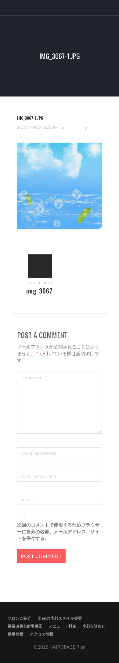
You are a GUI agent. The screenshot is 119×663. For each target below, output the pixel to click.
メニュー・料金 (62, 626)
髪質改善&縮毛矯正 (25, 626)
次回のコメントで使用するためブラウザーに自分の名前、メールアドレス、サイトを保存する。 (58, 531)
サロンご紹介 (19, 618)
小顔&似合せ (93, 626)
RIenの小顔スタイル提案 (60, 618)
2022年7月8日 (29, 127)
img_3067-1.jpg (40, 295)
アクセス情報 (41, 634)
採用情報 (15, 634)
